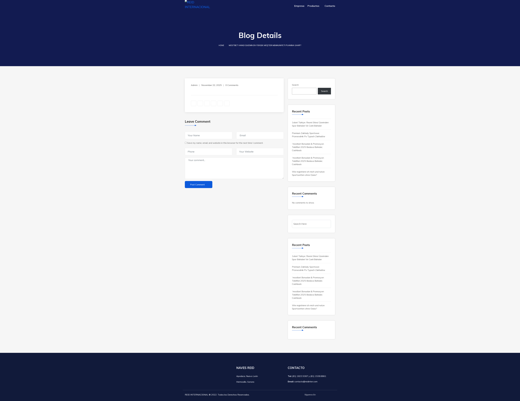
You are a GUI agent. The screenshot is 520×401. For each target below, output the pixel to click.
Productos (313, 5)
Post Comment (197, 184)
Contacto (330, 5)
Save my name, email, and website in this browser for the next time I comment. (225, 143)
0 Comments (231, 85)
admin (194, 85)
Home (221, 45)
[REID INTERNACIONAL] (202, 4)
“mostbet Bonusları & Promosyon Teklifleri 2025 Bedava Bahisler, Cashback (308, 147)
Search (295, 84)
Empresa (299, 5)
